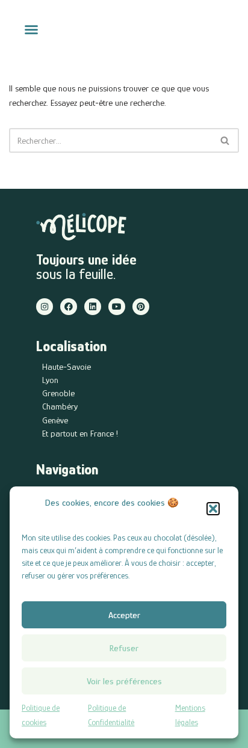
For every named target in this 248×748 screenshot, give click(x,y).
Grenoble (58, 393)
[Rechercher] (225, 140)
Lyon (50, 380)
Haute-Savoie (66, 366)
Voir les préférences (124, 681)
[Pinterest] (140, 306)
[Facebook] (68, 306)
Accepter (124, 615)
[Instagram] (44, 306)
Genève (55, 420)
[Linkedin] (92, 306)
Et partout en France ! (80, 433)
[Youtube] (116, 306)
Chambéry (60, 406)
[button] (213, 509)
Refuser (124, 648)
